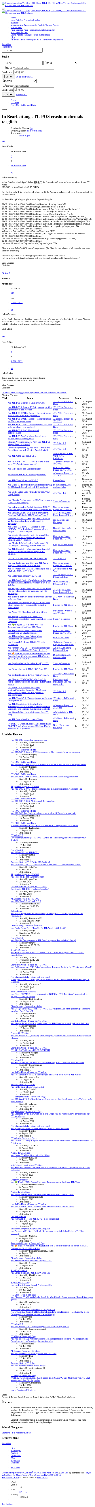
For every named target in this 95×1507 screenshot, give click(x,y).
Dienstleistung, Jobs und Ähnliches (62, 486)
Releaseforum (59, 480)
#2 (12, 309)
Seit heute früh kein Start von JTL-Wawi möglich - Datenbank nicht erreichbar (28, 564)
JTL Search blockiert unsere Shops (25, 719)
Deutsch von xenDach (45, 1475)
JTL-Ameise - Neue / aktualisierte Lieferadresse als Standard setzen (25, 631)
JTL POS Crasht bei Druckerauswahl (26, 403)
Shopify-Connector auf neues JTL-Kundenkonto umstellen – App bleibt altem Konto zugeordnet (30, 619)
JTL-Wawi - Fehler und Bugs (23, 1138)
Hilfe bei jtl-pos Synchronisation (24, 469)
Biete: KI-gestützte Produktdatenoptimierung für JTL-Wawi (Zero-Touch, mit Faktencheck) (30, 486)
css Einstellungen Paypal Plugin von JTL (28, 675)
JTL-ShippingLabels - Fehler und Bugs (63, 575)
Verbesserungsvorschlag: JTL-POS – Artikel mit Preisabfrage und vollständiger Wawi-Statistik (29, 448)
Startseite (6, 1432)
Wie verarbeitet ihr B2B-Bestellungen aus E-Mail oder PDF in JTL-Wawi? (29, 569)
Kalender (19, 1432)
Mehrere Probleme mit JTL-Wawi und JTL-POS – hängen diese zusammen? (44, 825)
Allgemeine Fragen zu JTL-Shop (25, 1351)
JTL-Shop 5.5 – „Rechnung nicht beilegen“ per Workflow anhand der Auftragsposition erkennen (29, 551)
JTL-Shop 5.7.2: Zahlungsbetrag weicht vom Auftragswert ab (40, 1326)
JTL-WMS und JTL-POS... (22, 456)
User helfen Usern (61, 637)
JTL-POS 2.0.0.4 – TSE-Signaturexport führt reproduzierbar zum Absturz (30, 408)
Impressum (15, 1460)
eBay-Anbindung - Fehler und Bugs (61, 582)
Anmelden (6, 1443)
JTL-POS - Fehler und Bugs (23, 750)
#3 (12, 368)
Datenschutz (16, 1455)
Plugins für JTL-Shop (63, 544)
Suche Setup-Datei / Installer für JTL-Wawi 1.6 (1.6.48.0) (38, 928)
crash (22, 135)
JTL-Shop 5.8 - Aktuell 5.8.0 (23, 480)
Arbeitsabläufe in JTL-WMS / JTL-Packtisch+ (63, 456)
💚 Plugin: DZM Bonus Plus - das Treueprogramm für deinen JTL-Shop (25, 625)
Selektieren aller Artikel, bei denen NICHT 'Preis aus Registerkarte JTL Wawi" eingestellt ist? (30, 508)
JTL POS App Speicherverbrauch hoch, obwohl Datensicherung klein (27, 437)
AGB (13, 1458)
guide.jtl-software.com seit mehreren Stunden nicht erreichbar (40, 1128)
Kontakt (27, 1432)
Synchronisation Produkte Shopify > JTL (28, 663)
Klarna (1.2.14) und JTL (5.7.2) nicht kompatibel (35, 1219)
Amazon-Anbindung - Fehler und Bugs (62, 649)
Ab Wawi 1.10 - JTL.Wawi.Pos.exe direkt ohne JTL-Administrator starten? (28, 462)
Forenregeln (16, 1450)
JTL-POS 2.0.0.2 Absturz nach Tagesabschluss (33, 801)
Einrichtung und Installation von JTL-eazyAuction (62, 681)
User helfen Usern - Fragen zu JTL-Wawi (62, 468)
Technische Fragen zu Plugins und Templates (63, 643)
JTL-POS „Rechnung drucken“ (27, 474)
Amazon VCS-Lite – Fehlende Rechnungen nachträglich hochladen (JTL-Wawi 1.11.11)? (29, 649)
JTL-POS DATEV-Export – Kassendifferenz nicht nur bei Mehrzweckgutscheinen (29, 414)
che (31, 128)
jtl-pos (27, 135)
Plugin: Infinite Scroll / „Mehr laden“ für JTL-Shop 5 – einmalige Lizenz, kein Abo (28, 544)
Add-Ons (64, 1472)
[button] (3, 8)
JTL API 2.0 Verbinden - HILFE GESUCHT (27, 558)
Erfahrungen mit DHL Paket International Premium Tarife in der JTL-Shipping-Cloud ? (28, 514)
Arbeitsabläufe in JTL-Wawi (23, 1084)
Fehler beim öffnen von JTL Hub (24, 576)
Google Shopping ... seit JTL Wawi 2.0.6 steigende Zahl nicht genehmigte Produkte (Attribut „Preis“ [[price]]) (28, 537)
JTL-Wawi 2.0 (59, 443)
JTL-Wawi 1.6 (59, 493)
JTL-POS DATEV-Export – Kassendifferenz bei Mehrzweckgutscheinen (29, 420)
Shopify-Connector (61, 501)
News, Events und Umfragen (61, 521)
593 (12, 293)
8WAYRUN (42, 1477)
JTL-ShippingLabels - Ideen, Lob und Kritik (63, 514)
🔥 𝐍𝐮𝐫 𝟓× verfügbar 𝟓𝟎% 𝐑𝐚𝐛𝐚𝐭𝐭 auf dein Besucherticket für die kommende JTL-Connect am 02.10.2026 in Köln (29, 656)
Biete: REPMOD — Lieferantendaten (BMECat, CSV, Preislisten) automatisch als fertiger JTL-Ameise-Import (28, 529)
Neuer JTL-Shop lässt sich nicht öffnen (27, 612)
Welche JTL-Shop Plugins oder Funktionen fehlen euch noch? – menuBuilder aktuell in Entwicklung (29, 605)
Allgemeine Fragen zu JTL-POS (25, 786)
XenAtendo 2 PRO (10, 1477)
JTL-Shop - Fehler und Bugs (23, 1295)
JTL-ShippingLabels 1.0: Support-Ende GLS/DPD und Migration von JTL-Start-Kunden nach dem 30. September (29, 726)
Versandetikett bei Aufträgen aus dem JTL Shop (34, 1353)
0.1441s (23, 1492)
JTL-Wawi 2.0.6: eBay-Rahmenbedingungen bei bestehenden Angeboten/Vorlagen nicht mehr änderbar (29, 582)
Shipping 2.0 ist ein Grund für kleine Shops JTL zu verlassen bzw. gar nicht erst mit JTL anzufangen (29, 591)
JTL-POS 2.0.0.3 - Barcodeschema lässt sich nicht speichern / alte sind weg (30, 425)
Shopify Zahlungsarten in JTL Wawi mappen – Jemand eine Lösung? (43, 940)
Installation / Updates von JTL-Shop (62, 611)
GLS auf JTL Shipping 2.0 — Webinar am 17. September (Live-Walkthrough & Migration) (29, 521)
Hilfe (13, 1432)
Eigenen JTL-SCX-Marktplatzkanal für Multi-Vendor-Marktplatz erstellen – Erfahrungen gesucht (29, 681)
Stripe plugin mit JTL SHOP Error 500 (27, 669)
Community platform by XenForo (30, 1472)
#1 (12, 172)
